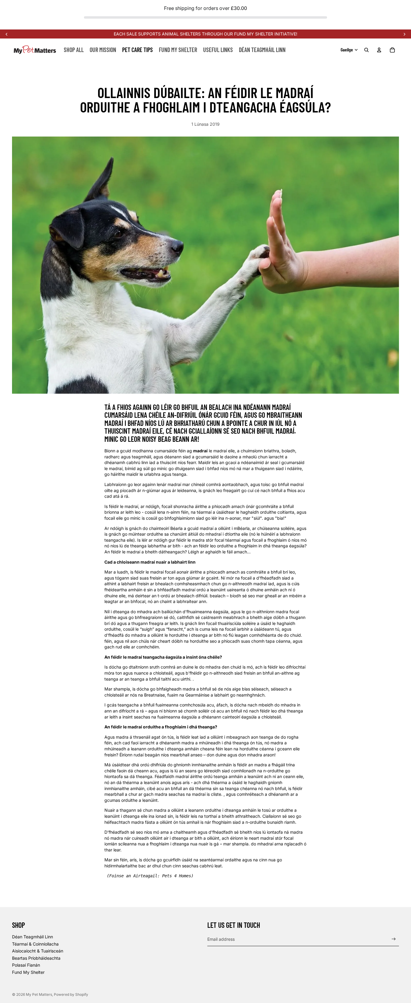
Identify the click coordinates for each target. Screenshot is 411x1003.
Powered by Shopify (71, 994)
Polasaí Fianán (26, 965)
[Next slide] (404, 34)
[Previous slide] (6, 34)
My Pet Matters (39, 994)
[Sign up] (393, 939)
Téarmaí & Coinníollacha (35, 943)
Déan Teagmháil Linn (32, 936)
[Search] (366, 50)
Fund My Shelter (28, 972)
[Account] (379, 50)
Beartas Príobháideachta (36, 958)
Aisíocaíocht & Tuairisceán (37, 950)
